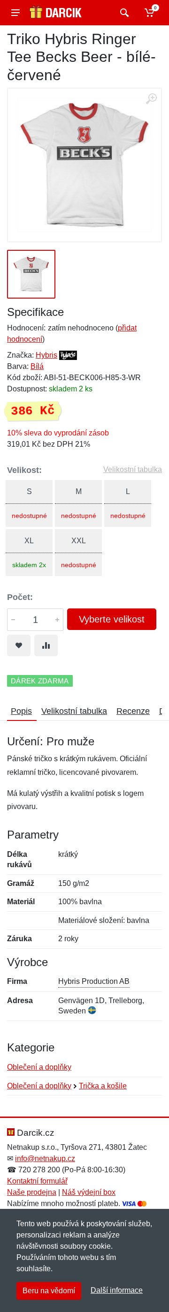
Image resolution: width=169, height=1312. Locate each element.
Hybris (46, 355)
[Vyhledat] (123, 12)
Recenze (133, 711)
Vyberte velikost (112, 619)
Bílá (37, 366)
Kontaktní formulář (37, 1181)
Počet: (20, 597)
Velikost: (24, 470)
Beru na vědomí (49, 1291)
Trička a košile (103, 1086)
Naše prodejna (31, 1192)
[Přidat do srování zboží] (46, 645)
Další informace (117, 1290)
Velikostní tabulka (132, 469)
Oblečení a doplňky (39, 1067)
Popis (21, 711)
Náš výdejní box (88, 1192)
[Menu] (15, 12)
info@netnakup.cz (45, 1158)
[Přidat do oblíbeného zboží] (19, 645)
